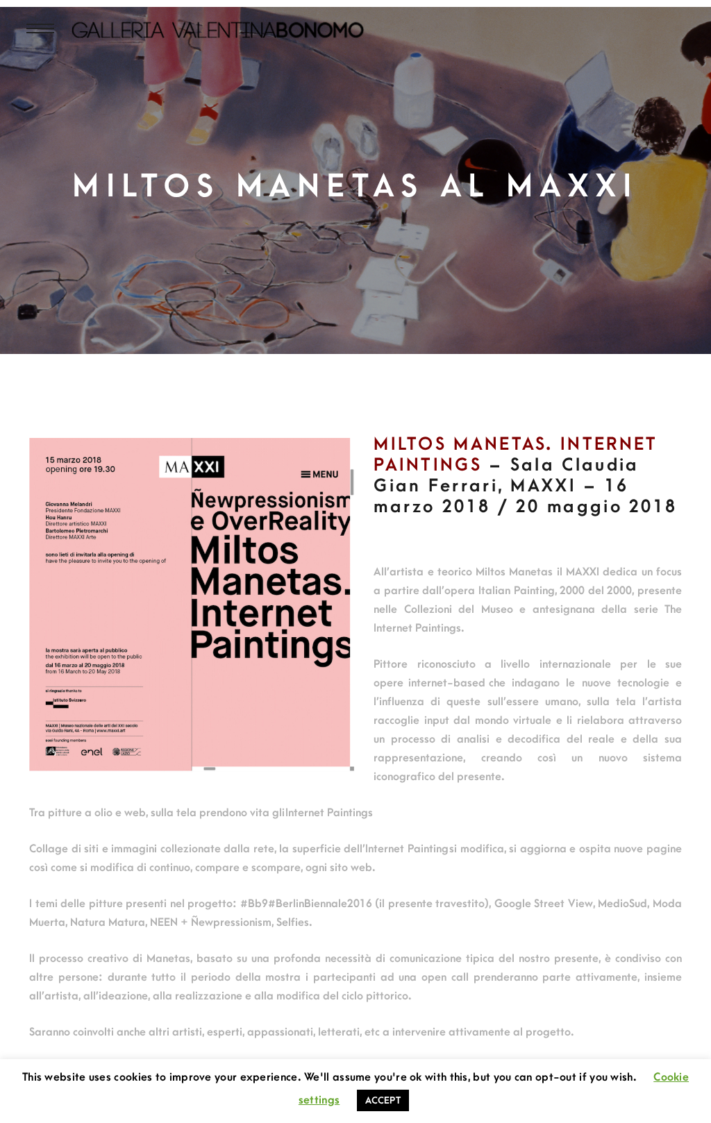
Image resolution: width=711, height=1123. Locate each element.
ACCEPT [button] (383, 1100)
